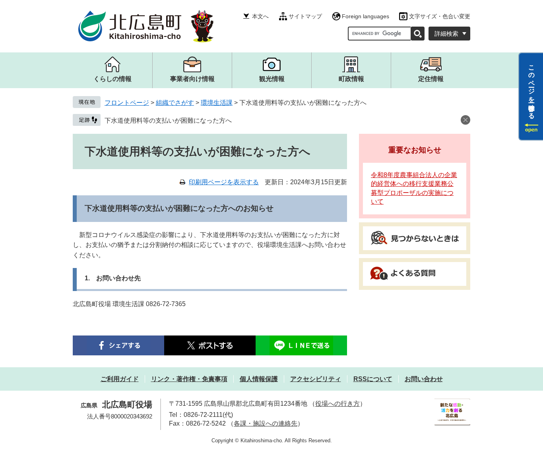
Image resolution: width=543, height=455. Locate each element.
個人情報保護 (259, 379)
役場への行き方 (337, 403)
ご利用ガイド (120, 379)
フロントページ (127, 102)
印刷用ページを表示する (224, 182)
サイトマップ (305, 16)
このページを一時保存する (531, 88)
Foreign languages (365, 16)
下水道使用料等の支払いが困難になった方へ (168, 120)
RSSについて (372, 379)
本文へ (260, 16)
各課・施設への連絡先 (265, 423)
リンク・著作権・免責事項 (189, 379)
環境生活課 (217, 102)
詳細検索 (446, 33)
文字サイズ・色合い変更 (439, 16)
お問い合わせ (424, 379)
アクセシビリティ (315, 379)
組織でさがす (175, 102)
